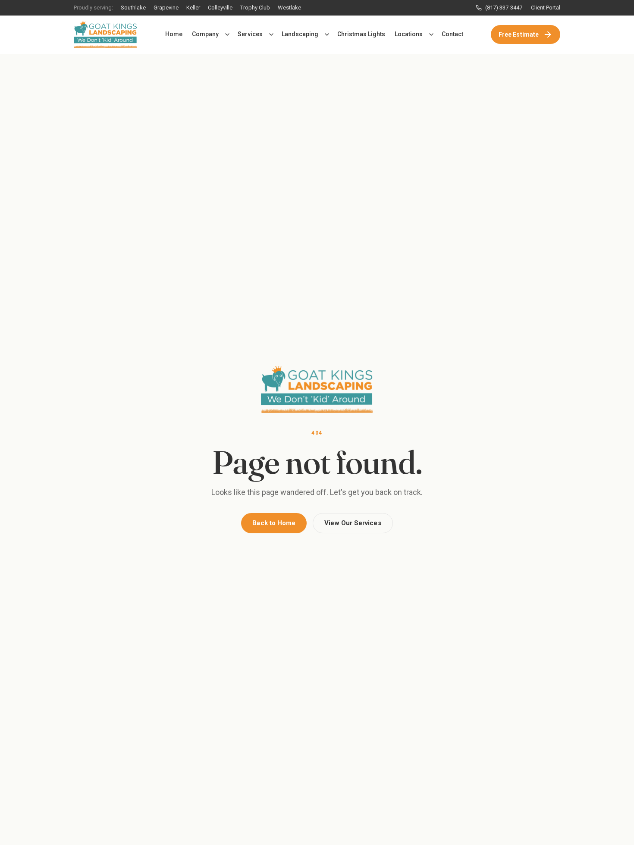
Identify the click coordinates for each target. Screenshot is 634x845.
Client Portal (545, 7)
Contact (452, 34)
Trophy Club (255, 7)
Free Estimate (519, 34)
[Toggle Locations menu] (431, 34)
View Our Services (352, 523)
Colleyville (220, 7)
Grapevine (166, 7)
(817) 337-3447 (503, 7)
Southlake (133, 7)
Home (173, 34)
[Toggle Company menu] (227, 34)
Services (250, 34)
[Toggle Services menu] (271, 34)
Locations (409, 34)
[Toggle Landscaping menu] (327, 34)
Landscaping (300, 34)
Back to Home (273, 523)
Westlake (289, 7)
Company (205, 34)
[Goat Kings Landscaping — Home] (105, 34)
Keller (193, 7)
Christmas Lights (361, 34)
